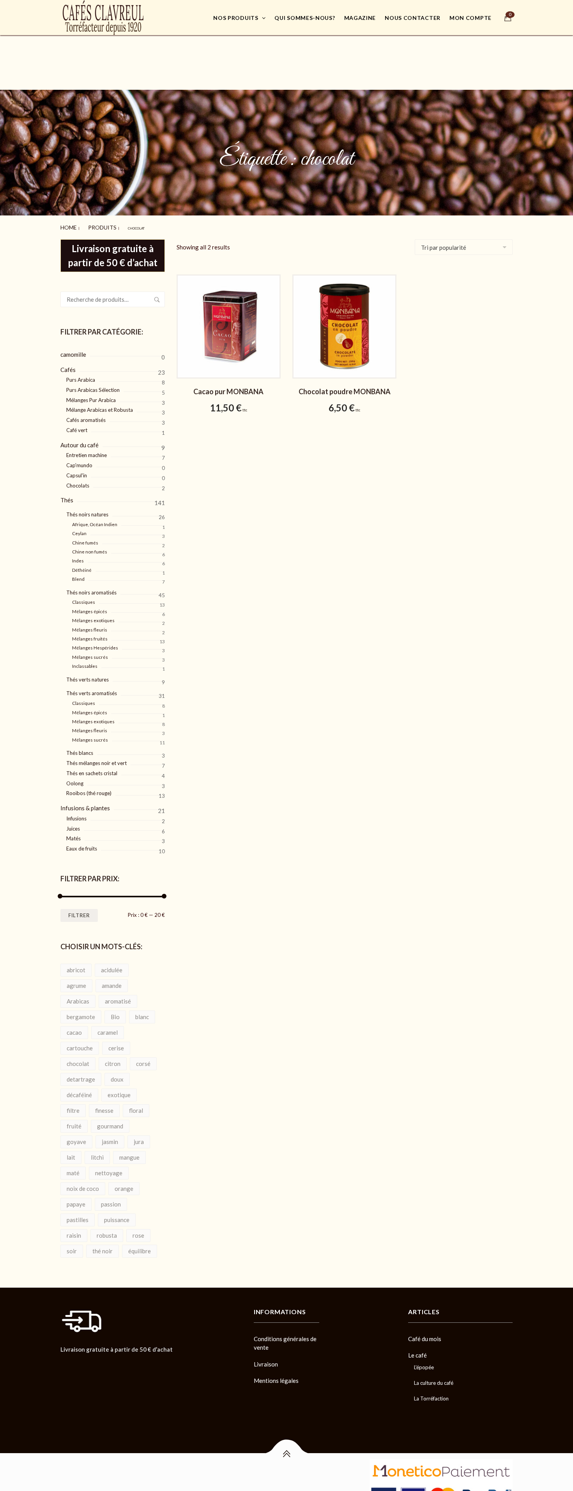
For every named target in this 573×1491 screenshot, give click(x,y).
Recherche (157, 296)
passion (111, 1200)
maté (73, 1169)
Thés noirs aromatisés (91, 589)
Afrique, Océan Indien (94, 520)
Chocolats (77, 482)
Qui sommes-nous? (304, 17)
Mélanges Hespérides (95, 644)
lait (71, 1153)
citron (112, 1060)
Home (65, 226)
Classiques (83, 598)
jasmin (110, 1138)
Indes (78, 557)
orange (124, 1185)
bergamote (81, 1013)
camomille (73, 350)
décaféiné (79, 1091)
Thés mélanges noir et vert (96, 759)
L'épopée (424, 1364)
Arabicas (78, 997)
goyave (76, 1138)
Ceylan (79, 529)
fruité (74, 1122)
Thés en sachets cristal (91, 770)
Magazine (360, 17)
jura (139, 1138)
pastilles (77, 1216)
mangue (129, 1153)
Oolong (74, 780)
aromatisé (118, 997)
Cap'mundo (79, 462)
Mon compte (470, 17)
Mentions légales (276, 1377)
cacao (74, 1028)
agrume (76, 982)
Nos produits (235, 17)
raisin (74, 1231)
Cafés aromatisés (86, 416)
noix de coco (83, 1185)
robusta (107, 1231)
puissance (116, 1216)
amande (112, 982)
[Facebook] (62, 1363)
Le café (417, 1351)
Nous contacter (412, 17)
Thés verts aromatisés (91, 690)
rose (138, 1231)
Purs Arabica (80, 376)
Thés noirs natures (87, 511)
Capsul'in (76, 472)
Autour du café (79, 441)
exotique (119, 1091)
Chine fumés (85, 539)
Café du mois (424, 1335)
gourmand (110, 1122)
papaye (76, 1200)
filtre (73, 1106)
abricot (76, 966)
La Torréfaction (431, 1395)
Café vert (76, 426)
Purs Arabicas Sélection (93, 386)
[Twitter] (76, 1363)
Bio (115, 1013)
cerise (116, 1044)
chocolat (78, 1060)
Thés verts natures (87, 676)
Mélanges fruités (90, 635)
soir (72, 1247)
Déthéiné (82, 566)
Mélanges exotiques (93, 616)
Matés (73, 835)
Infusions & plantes (85, 804)
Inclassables (84, 662)
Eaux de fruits (81, 845)
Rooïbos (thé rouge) (88, 789)
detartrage (81, 1075)
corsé (143, 1060)
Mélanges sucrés (90, 653)
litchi (97, 1153)
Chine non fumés (89, 548)
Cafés (68, 366)
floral (136, 1106)
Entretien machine (86, 451)
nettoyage (108, 1169)
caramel (107, 1028)
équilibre (139, 1247)
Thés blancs (79, 749)
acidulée (111, 966)
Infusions (76, 815)
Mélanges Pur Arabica (91, 396)
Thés (66, 496)
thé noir (102, 1247)
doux (117, 1075)
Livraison (266, 1360)
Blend (78, 575)
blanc (142, 1013)
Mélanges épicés (89, 607)
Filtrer (79, 912)
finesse (104, 1106)
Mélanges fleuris (89, 626)
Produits (90, 226)
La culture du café (433, 1379)
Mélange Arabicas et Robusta (99, 406)
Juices (73, 825)
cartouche (80, 1044)
